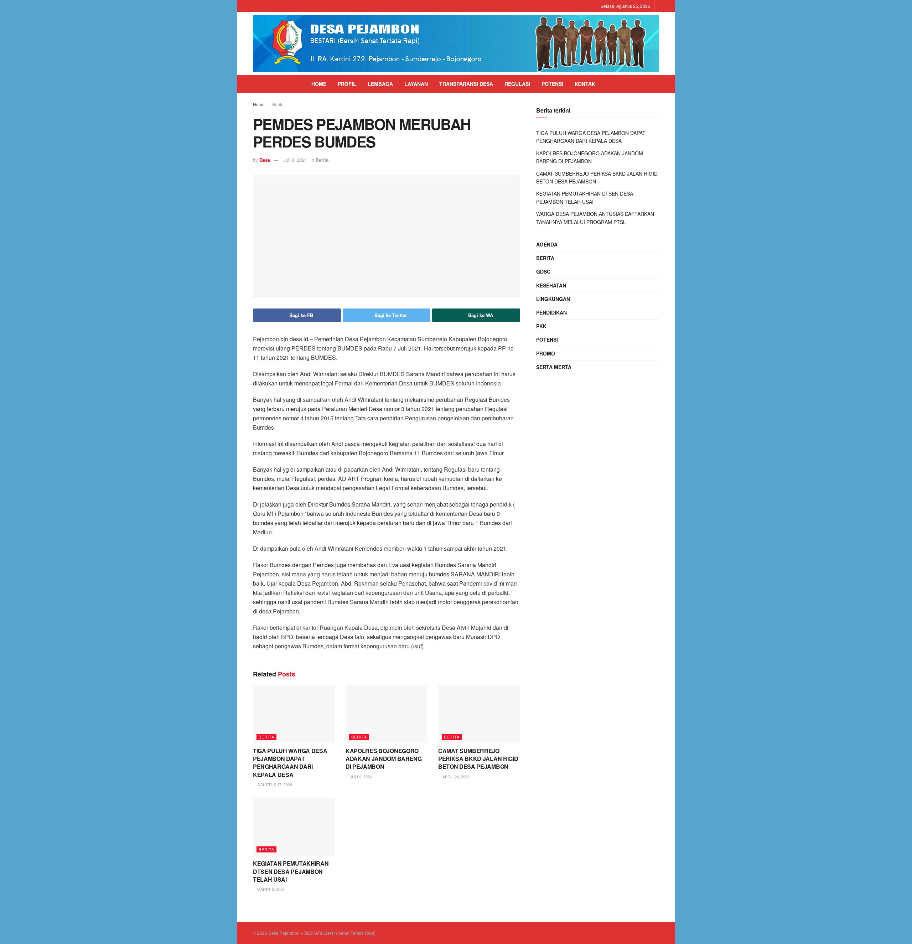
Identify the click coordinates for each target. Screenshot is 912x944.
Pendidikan (551, 312)
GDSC (543, 271)
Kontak (585, 83)
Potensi (552, 83)
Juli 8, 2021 (295, 159)
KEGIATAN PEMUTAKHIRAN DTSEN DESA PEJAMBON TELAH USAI (290, 871)
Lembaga (380, 83)
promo (545, 353)
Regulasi (517, 83)
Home (318, 83)
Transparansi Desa (466, 83)
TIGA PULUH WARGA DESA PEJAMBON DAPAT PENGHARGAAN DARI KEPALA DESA (290, 763)
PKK (541, 326)
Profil (347, 83)
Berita (278, 104)
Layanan (416, 83)
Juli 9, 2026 (360, 776)
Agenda (547, 244)
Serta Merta (553, 366)
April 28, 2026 (455, 776)
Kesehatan (551, 285)
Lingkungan (553, 298)
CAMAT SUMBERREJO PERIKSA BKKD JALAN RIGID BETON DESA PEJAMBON (478, 759)
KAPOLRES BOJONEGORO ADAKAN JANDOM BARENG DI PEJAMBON (384, 759)
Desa (264, 159)
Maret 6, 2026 (270, 889)
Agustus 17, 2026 (274, 784)
